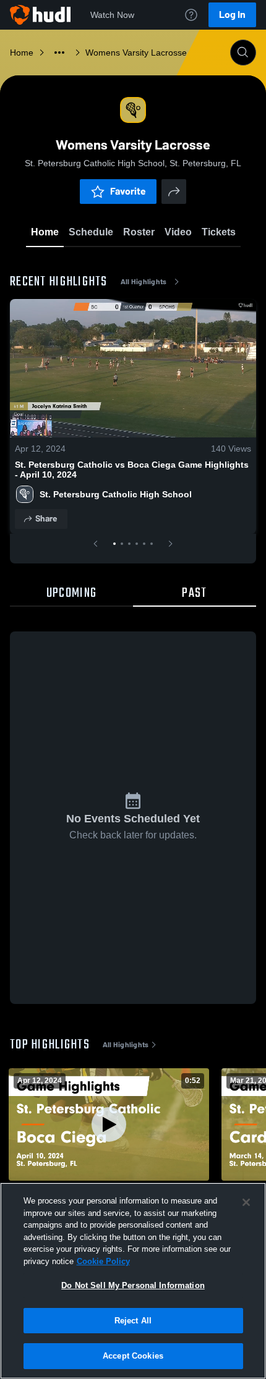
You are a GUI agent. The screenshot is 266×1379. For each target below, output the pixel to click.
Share (46, 519)
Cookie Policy (103, 1261)
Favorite (128, 191)
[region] (133, 1281)
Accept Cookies (133, 1355)
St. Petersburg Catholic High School (116, 494)
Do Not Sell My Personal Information (133, 1285)
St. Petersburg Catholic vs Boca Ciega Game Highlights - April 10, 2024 (132, 469)
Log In (232, 14)
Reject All (133, 1320)
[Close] (246, 1202)
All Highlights (144, 282)
